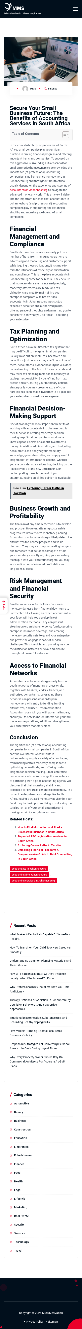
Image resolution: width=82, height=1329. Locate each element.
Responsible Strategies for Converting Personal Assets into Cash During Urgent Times (39, 1046)
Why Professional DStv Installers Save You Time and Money (39, 989)
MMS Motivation (52, 1312)
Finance (52, 88)
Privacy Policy (34, 1321)
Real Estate (21, 1216)
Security (19, 1224)
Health (18, 1181)
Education (20, 1138)
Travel (18, 1250)
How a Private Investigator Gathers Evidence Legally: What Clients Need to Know (38, 976)
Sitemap (53, 1321)
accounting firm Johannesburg (29, 874)
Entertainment (23, 1155)
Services (19, 1233)
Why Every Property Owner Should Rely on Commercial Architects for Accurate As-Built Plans (37, 1062)
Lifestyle (19, 1198)
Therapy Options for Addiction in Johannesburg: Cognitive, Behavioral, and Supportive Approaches (40, 1004)
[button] (63, 134)
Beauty (18, 1112)
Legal (17, 1190)
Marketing (20, 1207)
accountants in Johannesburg (29, 190)
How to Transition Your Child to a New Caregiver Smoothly (40, 950)
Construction (22, 1129)
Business (20, 1120)
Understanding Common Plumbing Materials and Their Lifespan (40, 963)
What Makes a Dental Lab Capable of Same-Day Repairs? (40, 937)
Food (17, 1172)
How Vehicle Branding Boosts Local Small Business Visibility (36, 1033)
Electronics (21, 1146)
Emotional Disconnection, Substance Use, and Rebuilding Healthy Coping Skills (38, 1020)
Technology (21, 1241)
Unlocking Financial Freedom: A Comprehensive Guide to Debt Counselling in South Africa (45, 854)
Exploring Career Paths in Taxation (40, 845)
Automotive (21, 1103)
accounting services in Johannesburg (33, 880)
